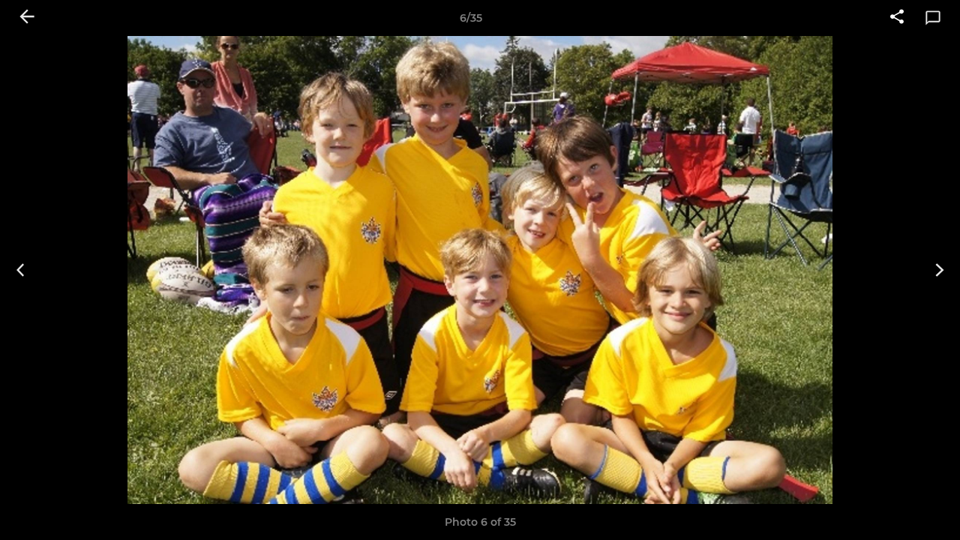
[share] (897, 18)
